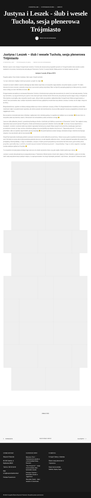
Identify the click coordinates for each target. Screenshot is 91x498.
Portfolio (36, 3)
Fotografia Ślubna (48, 7)
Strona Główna (23, 3)
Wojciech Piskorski (50, 38)
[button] (4, 3)
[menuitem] (4, 3)
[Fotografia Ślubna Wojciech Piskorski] (74, 3)
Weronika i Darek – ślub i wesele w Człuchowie (33, 480)
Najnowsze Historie (50, 3)
